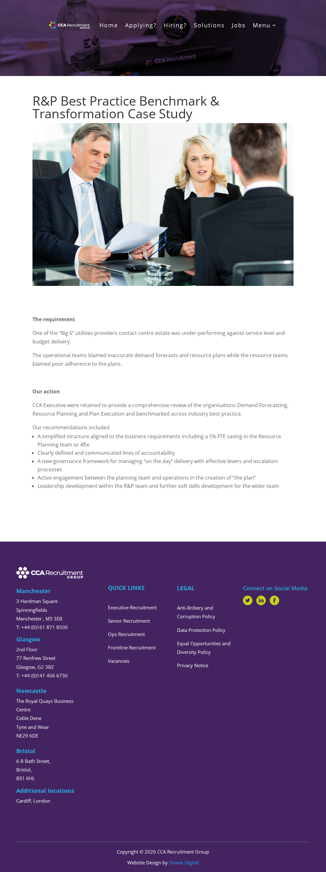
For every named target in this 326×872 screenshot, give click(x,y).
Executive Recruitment (132, 607)
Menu (262, 25)
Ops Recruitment (126, 634)
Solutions (209, 25)
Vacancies (118, 661)
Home (108, 25)
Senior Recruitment (129, 621)
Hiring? (175, 25)
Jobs (239, 25)
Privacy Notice (192, 665)
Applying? (141, 25)
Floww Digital (184, 862)
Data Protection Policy (201, 630)
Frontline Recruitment (132, 647)
